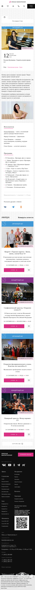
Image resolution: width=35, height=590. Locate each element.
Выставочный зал (5, 513)
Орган (20, 67)
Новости (16, 484)
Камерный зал (4, 508)
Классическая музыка (13, 67)
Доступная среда (5, 491)
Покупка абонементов (6, 484)
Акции (3, 479)
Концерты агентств (25, 217)
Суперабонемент (5, 526)
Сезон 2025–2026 (5, 523)
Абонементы (5, 518)
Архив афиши (17, 486)
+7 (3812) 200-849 (7, 554)
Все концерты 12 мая (17, 21)
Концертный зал (5, 503)
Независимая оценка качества (20, 506)
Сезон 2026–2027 (5, 521)
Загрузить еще (16, 443)
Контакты (17, 491)
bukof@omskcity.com (8, 540)
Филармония (18, 471)
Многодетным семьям (6, 494)
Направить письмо (25, 454)
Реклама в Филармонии (19, 501)
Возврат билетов (5, 486)
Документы (16, 479)
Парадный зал (4, 511)
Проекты (16, 476)
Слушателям (5, 476)
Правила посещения (6, 496)
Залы (3, 501)
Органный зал (4, 506)
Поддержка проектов (18, 498)
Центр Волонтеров (18, 481)
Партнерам (17, 496)
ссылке (25, 514)
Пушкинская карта (5, 489)
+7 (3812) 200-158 (7, 560)
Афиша (4, 471)
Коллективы (17, 474)
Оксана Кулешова (9, 131)
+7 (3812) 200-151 (7, 561)
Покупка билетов (5, 481)
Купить (13, 270)
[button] (16, 117)
